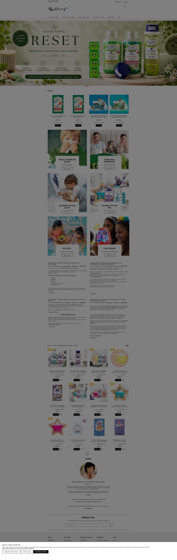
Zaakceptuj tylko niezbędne (11, 551)
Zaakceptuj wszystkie (40, 551)
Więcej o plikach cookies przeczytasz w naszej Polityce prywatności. (18, 548)
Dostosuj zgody (27, 551)
